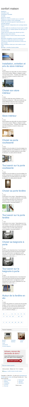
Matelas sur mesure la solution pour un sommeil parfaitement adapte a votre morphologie (12, 19)
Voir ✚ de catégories (6, 346)
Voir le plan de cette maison (15, 371)
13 (15, 314)
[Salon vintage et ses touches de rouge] (21, 335)
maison (10, 377)
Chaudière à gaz (5, 13)
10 (6, 322)
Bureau (4, 340)
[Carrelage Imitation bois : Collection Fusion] (7, 335)
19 (9, 316)
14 (18, 314)
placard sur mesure (5, 17)
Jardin (21, 341)
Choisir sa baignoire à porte (13, 243)
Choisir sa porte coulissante (10, 141)
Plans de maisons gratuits (8, 365)
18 (6, 316)
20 (13, 316)
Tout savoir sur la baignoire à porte (10, 270)
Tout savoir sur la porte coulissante (13, 166)
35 (21, 322)
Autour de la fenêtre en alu (13, 297)
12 (12, 314)
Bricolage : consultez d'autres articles (10, 47)
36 (18, 316)
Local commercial (5, 343)
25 (15, 322)
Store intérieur (9, 115)
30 (18, 322)
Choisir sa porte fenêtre (14, 190)
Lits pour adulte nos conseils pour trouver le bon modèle (14, 28)
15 (21, 314)
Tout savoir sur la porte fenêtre (13, 216)
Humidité (3, 16)
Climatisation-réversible (6, 14)
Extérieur (13, 341)
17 (3, 316)
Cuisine (22, 340)
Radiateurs (3, 11)
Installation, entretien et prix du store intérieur (14, 65)
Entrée (3, 341)
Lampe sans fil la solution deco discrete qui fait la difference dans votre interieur (12, 33)
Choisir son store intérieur (10, 91)
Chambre (13, 340)
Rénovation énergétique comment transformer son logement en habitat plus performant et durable (13, 39)
